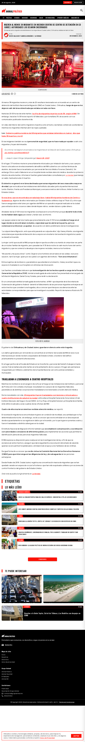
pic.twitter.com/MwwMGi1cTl (17, 153)
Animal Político (7, 672)
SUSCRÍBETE (67, 2)
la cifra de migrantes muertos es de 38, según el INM (54, 113)
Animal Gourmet (7, 674)
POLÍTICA (9, 18)
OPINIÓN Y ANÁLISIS (63, 18)
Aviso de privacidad (8, 662)
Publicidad (5, 689)
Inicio (3, 655)
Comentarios (42, 559)
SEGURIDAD (33, 18)
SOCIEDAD (25, 18)
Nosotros (5, 657)
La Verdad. (36, 474)
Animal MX (5, 679)
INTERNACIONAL (50, 18)
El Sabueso (5, 676)
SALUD (41, 18)
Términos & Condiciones (66, 702)
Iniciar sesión (78, 2)
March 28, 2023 (42, 158)
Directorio (5, 660)
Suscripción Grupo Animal (10, 691)
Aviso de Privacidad (47, 738)
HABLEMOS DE (75, 18)
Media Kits (8, 645)
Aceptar (76, 736)
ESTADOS (16, 18)
